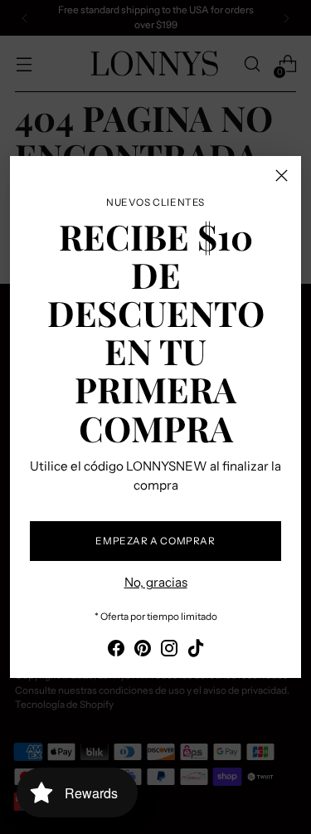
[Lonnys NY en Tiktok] (196, 651)
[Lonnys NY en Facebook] (116, 651)
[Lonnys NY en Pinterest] (143, 651)
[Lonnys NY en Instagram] (169, 651)
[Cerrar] (281, 175)
